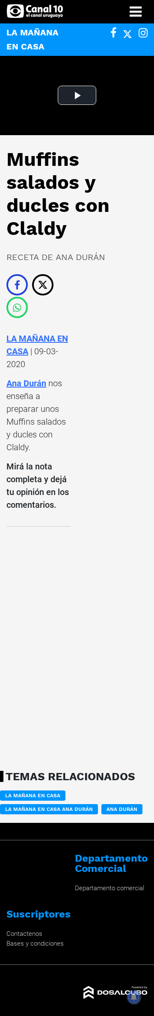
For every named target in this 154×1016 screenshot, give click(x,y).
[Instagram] (143, 33)
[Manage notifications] (134, 997)
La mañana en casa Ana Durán (49, 809)
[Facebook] (113, 33)
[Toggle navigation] (135, 12)
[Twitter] (127, 33)
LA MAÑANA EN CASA (32, 796)
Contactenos (24, 934)
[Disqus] (38, 646)
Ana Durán (26, 383)
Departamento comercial (109, 888)
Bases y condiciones (35, 943)
